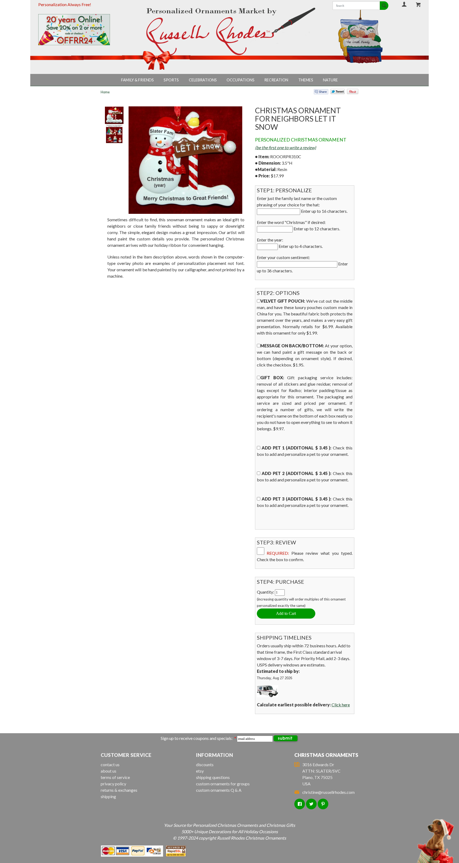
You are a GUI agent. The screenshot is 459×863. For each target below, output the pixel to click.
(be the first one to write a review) (285, 147)
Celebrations (203, 80)
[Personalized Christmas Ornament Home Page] (229, 32)
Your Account (404, 4)
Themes (305, 80)
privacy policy (113, 783)
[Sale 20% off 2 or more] (83, 29)
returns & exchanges (119, 790)
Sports (171, 80)
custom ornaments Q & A (218, 790)
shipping (108, 796)
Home (105, 92)
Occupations (240, 80)
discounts (205, 764)
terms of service (115, 777)
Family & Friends (137, 80)
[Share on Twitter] (335, 92)
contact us (110, 764)
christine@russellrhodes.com (328, 792)
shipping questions (213, 777)
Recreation (276, 80)
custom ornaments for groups (223, 783)
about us (108, 770)
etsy (200, 770)
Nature (330, 80)
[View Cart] (418, 4)
